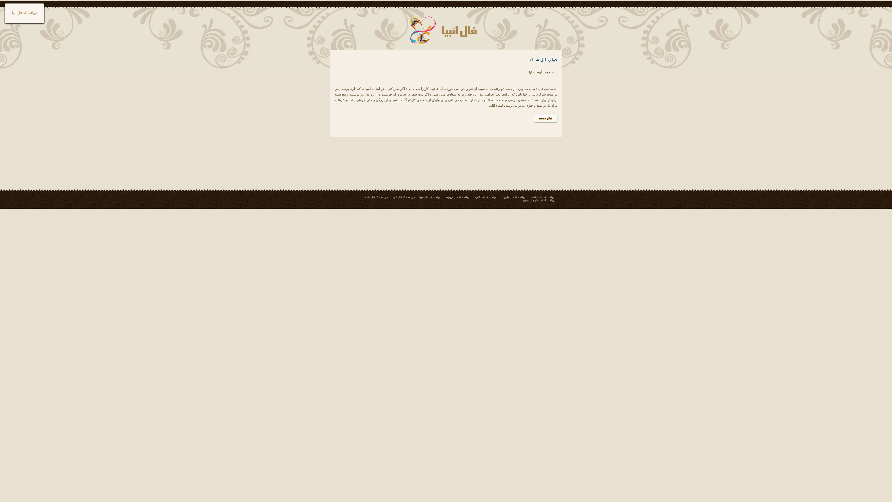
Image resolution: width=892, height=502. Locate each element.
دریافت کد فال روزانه (458, 197)
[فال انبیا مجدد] (546, 121)
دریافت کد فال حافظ (543, 197)
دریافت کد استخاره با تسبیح (539, 200)
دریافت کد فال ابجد (403, 197)
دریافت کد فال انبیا (24, 13)
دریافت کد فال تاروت (514, 197)
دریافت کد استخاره (486, 197)
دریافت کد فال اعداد (376, 197)
